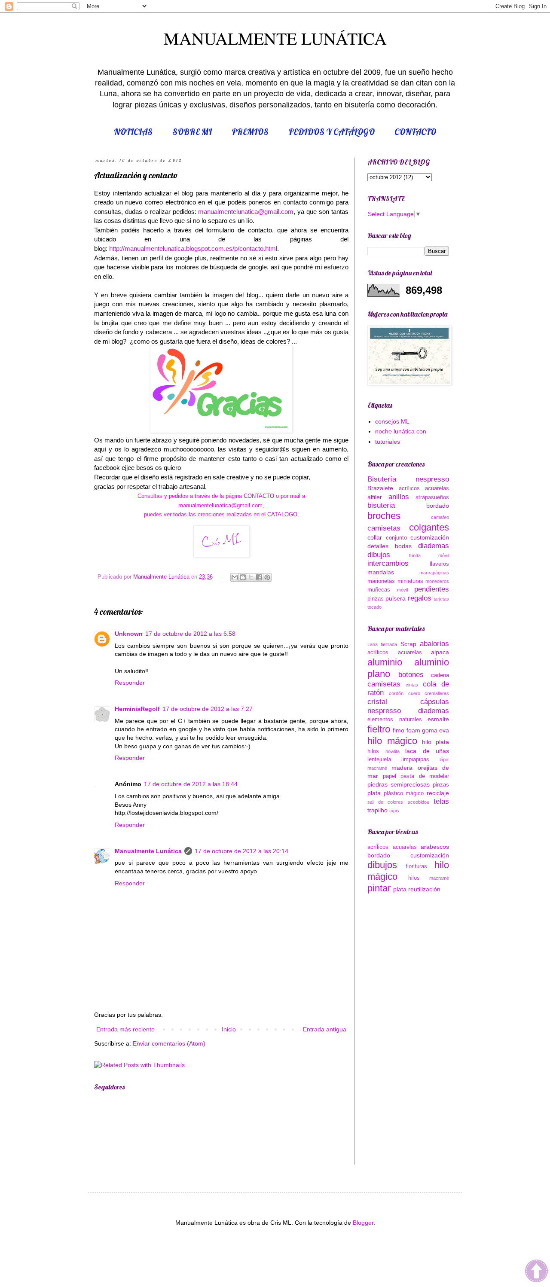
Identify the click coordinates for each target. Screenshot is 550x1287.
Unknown (129, 633)
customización (429, 537)
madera (401, 767)
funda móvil (429, 555)
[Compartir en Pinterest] (267, 577)
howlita (392, 751)
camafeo (440, 517)
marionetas (381, 581)
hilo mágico (392, 740)
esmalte (438, 719)
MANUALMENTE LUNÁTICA (275, 38)
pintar (379, 888)
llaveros (439, 564)
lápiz (444, 759)
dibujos (378, 555)
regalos (419, 598)
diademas (433, 546)
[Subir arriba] (536, 1272)
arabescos (435, 846)
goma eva (435, 730)
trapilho (377, 810)
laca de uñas (427, 750)
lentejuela (379, 759)
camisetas (383, 528)
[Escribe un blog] (242, 577)
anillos (398, 497)
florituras (416, 866)
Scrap (408, 643)
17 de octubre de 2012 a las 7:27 (207, 708)
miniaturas (410, 581)
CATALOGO (281, 514)
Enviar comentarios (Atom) (169, 1043)
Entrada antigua (324, 1029)
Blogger (363, 1222)
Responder (130, 682)
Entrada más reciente (125, 1029)
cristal (377, 702)
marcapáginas (434, 572)
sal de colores (385, 802)
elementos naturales (394, 720)
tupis (394, 810)
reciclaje (438, 793)
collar (374, 537)
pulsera (395, 598)
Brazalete (380, 488)
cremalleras (437, 693)
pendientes (431, 589)
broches (383, 515)
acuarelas (437, 488)
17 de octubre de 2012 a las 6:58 (190, 633)
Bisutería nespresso (408, 479)
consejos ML (392, 421)
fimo (398, 730)
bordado (437, 505)
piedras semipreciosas (398, 784)
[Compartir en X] (251, 577)
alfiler (374, 497)
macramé (377, 768)
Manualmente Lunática (148, 851)
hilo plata (435, 741)
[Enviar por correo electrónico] (234, 577)
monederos (437, 581)
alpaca (440, 652)
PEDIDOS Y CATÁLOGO (331, 131)
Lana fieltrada (382, 644)
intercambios (388, 563)
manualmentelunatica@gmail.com (245, 211)
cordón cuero (404, 693)
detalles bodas (389, 546)
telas (441, 801)
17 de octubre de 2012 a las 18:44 (191, 784)
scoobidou (418, 802)
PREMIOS (250, 131)
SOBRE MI (192, 131)
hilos (373, 751)
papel (389, 776)
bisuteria (381, 505)
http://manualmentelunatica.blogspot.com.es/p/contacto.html (193, 248)
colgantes (429, 527)
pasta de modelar (424, 776)
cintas (412, 684)
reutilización (424, 889)
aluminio (384, 662)
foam (413, 730)
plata (374, 793)
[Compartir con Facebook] (259, 577)
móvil (402, 589)
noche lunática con (400, 431)
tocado (374, 607)
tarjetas (441, 598)
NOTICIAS (133, 131)
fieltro (378, 729)
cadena (440, 675)
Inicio (229, 1029)
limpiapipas (415, 759)
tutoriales (387, 441)
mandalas (380, 572)
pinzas (375, 599)
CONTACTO (415, 131)
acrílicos (409, 488)
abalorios (434, 644)
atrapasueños (432, 497)
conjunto (396, 538)
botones (411, 675)
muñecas (378, 590)
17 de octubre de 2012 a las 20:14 (241, 851)
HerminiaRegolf (137, 708)
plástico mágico (404, 793)
